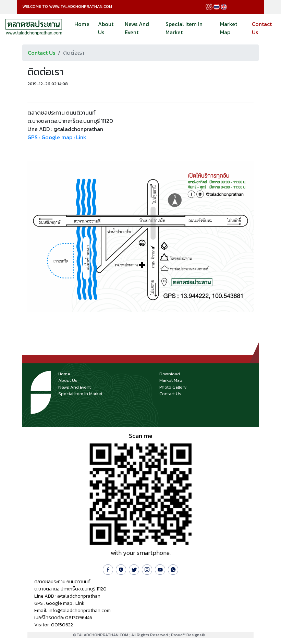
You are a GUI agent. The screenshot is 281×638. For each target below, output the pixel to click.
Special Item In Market (184, 28)
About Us (105, 28)
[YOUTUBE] (160, 568)
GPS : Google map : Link (56, 137)
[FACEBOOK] (108, 568)
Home (81, 24)
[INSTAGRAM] (147, 568)
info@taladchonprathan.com (79, 610)
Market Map (228, 28)
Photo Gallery (173, 387)
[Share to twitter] (40, 95)
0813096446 (78, 617)
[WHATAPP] (173, 568)
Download (169, 373)
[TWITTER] (134, 568)
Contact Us (266, 26)
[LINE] (121, 568)
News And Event (137, 28)
